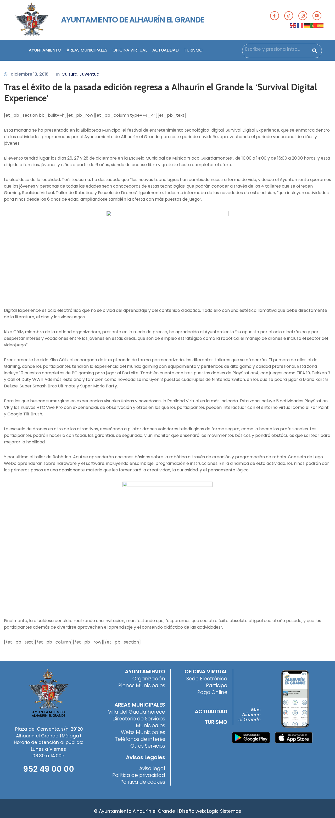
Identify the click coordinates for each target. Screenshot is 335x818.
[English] (293, 25)
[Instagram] (302, 15)
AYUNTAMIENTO (45, 50)
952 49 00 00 (48, 769)
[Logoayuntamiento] (32, 20)
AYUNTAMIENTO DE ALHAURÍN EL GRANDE (132, 19)
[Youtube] (316, 15)
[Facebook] (274, 15)
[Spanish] (320, 25)
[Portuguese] (313, 25)
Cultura (69, 74)
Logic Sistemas (224, 811)
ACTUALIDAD (165, 50)
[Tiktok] (288, 15)
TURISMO (193, 50)
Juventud (89, 74)
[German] (307, 25)
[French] (300, 25)
